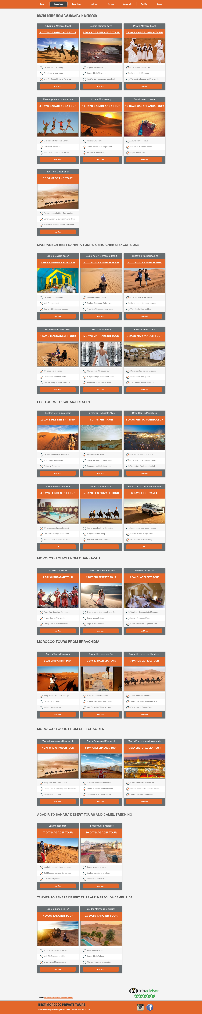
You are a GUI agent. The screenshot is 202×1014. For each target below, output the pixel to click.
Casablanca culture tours (51, 997)
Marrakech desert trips (66, 997)
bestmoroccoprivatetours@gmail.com (54, 1009)
